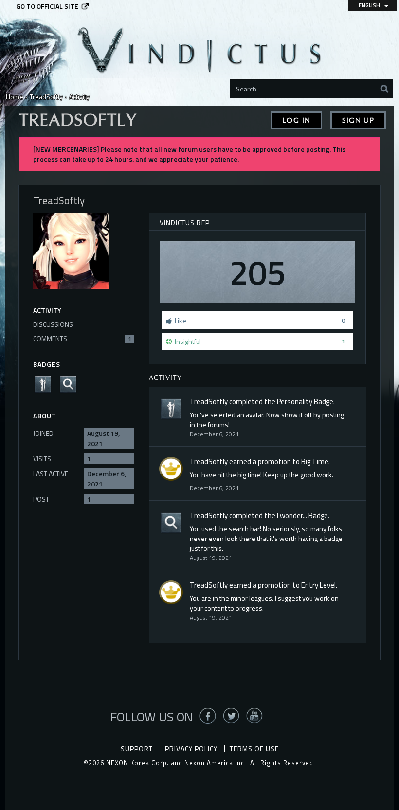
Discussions (53, 324)
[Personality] (45, 383)
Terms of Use (254, 748)
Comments (82, 338)
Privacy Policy (191, 748)
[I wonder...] (71, 383)
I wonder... (292, 515)
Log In (296, 120)
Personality (294, 401)
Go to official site (47, 6)
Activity (47, 310)
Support (137, 748)
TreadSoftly (209, 401)
